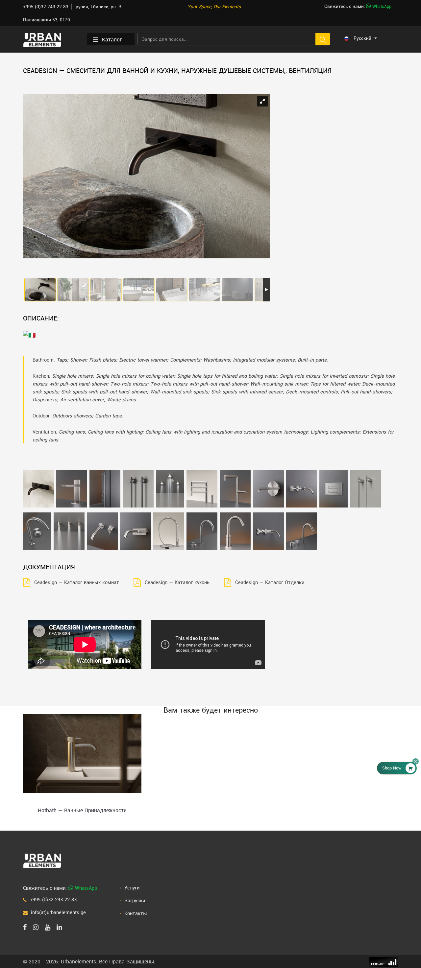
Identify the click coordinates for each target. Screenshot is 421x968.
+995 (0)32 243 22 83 (46, 7)
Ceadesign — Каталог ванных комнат (76, 582)
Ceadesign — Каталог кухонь (177, 582)
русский (362, 38)
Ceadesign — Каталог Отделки (269, 582)
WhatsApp (381, 6)
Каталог (112, 39)
